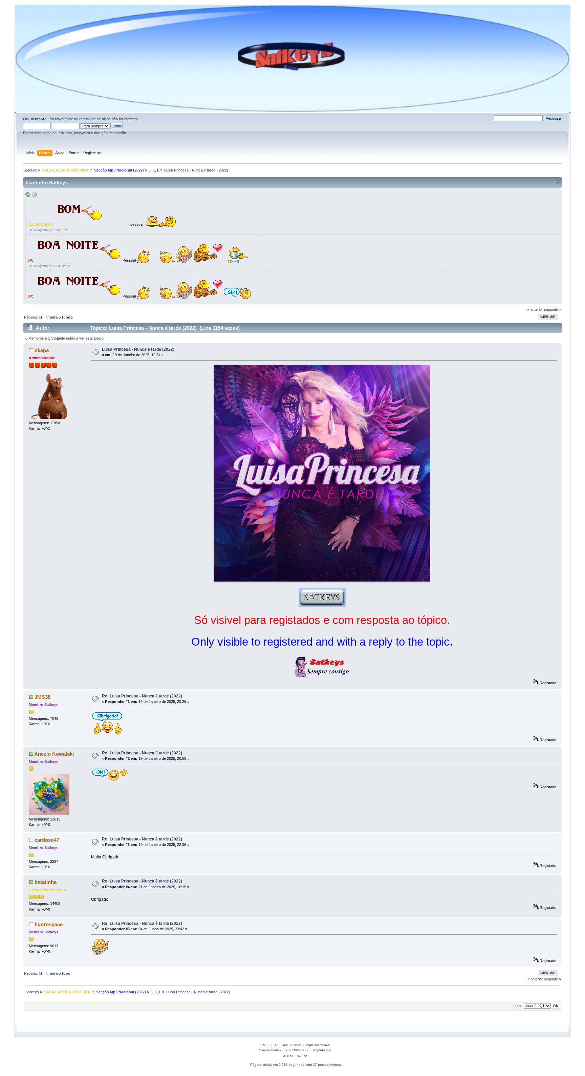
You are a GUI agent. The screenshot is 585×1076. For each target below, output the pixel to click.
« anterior (535, 309)
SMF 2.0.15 (269, 1045)
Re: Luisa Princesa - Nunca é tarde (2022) (142, 696)
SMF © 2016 (291, 1045)
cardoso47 (47, 840)
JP (29, 260)
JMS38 (42, 697)
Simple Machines (316, 1045)
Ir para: (517, 1006)
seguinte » (552, 309)
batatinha (46, 882)
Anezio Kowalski (54, 754)
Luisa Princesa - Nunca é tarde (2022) (138, 349)
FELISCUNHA (39, 224)
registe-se (87, 119)
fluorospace (49, 924)
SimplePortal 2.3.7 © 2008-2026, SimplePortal (295, 1050)
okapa (42, 350)
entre (69, 119)
